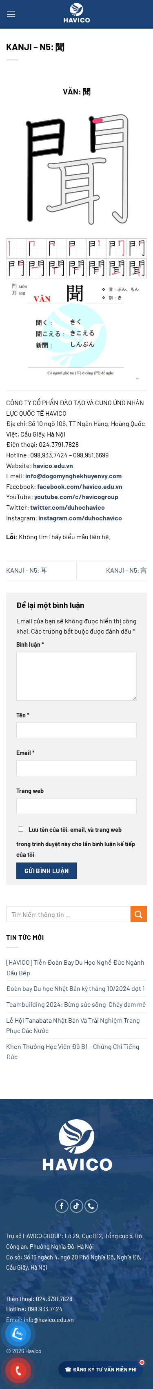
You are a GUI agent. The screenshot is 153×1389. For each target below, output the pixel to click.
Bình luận (30, 644)
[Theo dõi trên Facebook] (62, 1206)
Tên (22, 715)
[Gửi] (139, 914)
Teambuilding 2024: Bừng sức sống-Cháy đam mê (76, 1004)
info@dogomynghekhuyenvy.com (73, 475)
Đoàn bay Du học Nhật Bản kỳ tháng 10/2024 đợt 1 (75, 988)
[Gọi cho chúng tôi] (91, 1206)
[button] (11, 14)
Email (25, 752)
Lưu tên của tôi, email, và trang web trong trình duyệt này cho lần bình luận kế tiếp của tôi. (75, 842)
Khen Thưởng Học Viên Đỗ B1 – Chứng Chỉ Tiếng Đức (73, 1051)
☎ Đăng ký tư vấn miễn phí (100, 1369)
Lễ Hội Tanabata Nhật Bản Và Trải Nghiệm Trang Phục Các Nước (73, 1025)
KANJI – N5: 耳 (26, 570)
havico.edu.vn (53, 465)
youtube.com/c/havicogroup (76, 496)
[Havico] (77, 14)
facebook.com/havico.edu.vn (79, 486)
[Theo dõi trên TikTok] (76, 1206)
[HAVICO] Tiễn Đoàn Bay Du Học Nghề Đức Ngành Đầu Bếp (75, 967)
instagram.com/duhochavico (80, 518)
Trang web (30, 790)
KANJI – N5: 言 (126, 570)
